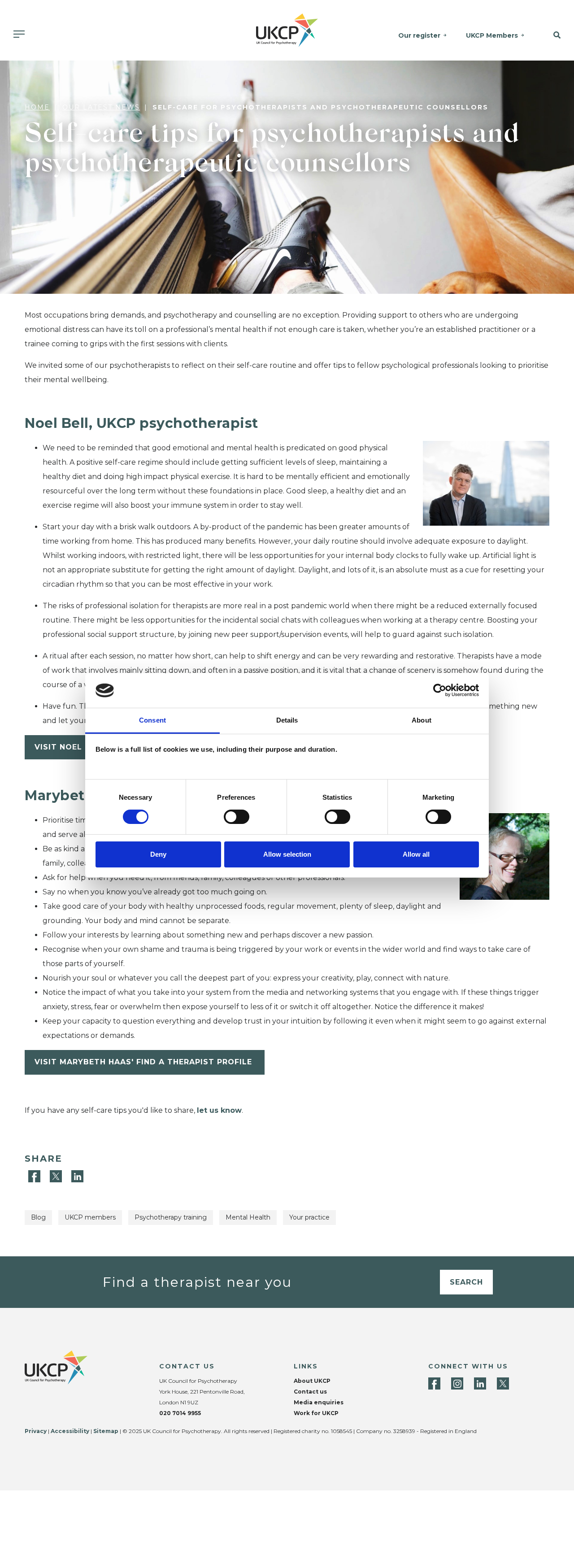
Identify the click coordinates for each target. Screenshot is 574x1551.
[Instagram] (457, 1383)
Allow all (416, 854)
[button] (553, 35)
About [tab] (421, 720)
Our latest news (101, 107)
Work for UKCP (316, 1413)
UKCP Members (492, 35)
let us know (219, 1110)
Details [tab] (287, 720)
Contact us (310, 1391)
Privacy (36, 1431)
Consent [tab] (152, 720)
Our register (419, 35)
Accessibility (70, 1431)
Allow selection (287, 854)
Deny (158, 854)
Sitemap (105, 1431)
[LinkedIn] (77, 1176)
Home (37, 107)
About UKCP (312, 1380)
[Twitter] (57, 1176)
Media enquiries (319, 1402)
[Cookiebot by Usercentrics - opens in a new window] (439, 690)
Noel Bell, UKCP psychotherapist (141, 423)
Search (466, 1282)
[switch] (236, 817)
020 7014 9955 (180, 1413)
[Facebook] (35, 1176)
